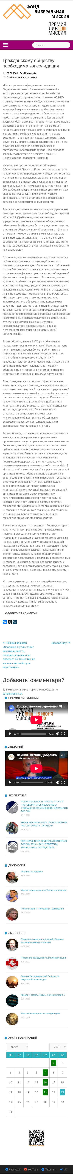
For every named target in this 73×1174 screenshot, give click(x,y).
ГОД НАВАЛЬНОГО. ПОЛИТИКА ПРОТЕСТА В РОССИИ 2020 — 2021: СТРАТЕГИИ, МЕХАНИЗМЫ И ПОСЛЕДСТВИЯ (44, 844)
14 (45, 1082)
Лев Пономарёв (28, 73)
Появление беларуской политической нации (43, 958)
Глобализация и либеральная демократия (42, 909)
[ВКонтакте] (5, 622)
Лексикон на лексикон (32, 871)
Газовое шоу (59, 643)
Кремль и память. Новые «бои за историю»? (43, 995)
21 (45, 1092)
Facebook (14, 1169)
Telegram (50, 1169)
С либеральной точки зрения (22, 77)
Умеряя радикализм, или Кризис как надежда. (44, 890)
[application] (36, 719)
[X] (10, 622)
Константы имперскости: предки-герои (40, 1013)
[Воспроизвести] (10, 734)
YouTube (33, 1169)
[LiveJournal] (15, 622)
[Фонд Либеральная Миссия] (36, 11)
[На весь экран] (63, 734)
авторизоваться (12, 693)
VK (65, 1169)
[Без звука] (57, 734)
